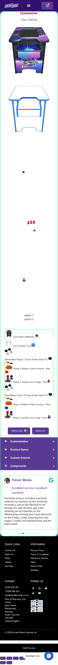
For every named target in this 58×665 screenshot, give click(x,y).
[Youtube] (39, 593)
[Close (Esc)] (22, 658)
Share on (40, 430)
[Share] (16, 658)
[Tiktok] (33, 593)
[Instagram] (39, 588)
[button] (28, 5)
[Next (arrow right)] (9, 662)
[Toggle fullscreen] (9, 658)
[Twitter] (46, 588)
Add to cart (17, 430)
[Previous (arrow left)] (3, 662)
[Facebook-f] (33, 588)
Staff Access (29, 648)
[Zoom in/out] (3, 658)
